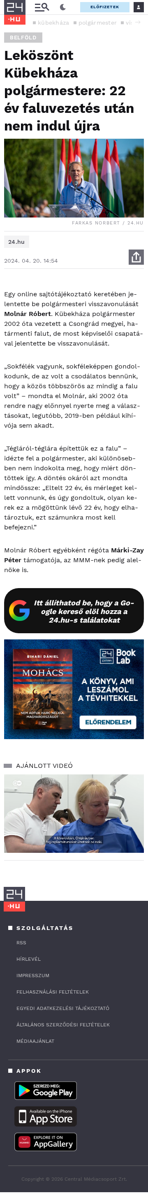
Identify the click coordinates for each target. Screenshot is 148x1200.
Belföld (23, 37)
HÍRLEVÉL (28, 959)
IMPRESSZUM (32, 975)
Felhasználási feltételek (52, 992)
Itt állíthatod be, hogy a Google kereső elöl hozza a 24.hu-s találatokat (84, 611)
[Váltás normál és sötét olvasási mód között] (63, 7)
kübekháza (53, 22)
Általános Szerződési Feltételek (63, 1025)
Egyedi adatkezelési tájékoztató (62, 1008)
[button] (138, 22)
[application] (74, 813)
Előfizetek (104, 7)
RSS (21, 943)
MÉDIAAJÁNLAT (35, 1041)
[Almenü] (42, 7)
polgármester (98, 22)
